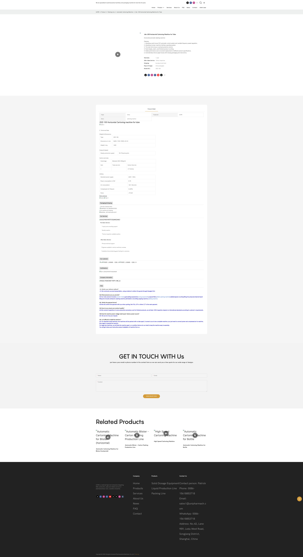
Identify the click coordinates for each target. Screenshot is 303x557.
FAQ (135, 508)
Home (136, 483)
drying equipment (143, 297)
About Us (138, 498)
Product (103, 12)
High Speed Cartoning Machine (164, 441)
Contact (137, 513)
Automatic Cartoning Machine (125, 12)
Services (138, 493)
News (136, 503)
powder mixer (120, 297)
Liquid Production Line (164, 488)
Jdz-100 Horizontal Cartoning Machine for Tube (148, 12)
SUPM (97, 12)
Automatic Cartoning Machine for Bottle (194, 446)
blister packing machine (163, 297)
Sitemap (137, 554)
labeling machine (152, 298)
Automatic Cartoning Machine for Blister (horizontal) (107, 450)
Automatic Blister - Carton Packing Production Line (136, 446)
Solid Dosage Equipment (165, 483)
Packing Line (111, 12)
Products (138, 488)
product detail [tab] (151, 109)
